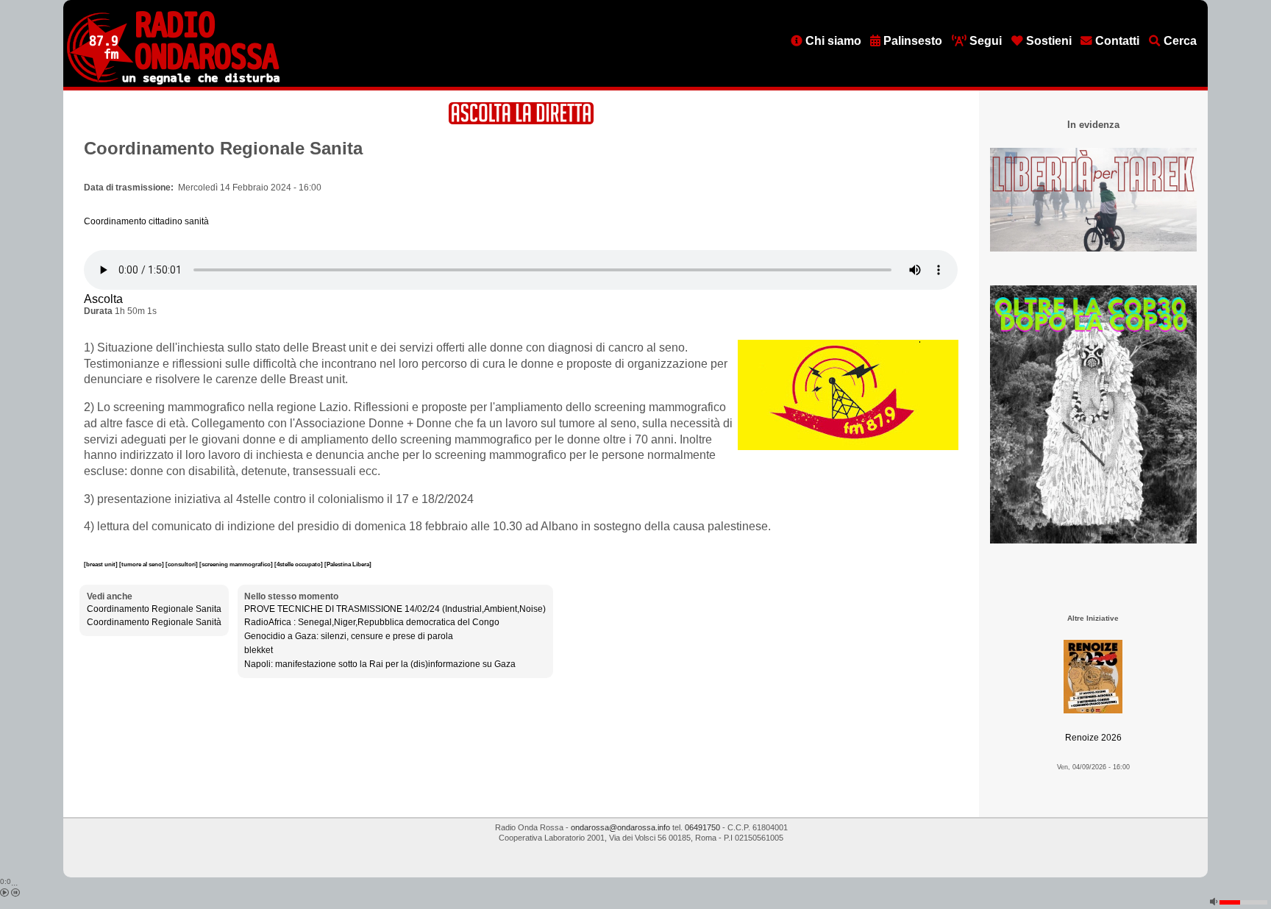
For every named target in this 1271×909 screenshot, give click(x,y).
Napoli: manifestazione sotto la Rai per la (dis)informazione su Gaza (380, 664)
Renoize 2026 (1093, 737)
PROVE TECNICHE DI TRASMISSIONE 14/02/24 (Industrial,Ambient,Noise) (395, 609)
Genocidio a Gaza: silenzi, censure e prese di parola (348, 636)
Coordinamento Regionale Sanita (154, 609)
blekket (258, 650)
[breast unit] (101, 564)
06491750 (702, 827)
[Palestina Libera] (347, 564)
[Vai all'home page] (173, 81)
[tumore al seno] (142, 564)
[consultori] (182, 564)
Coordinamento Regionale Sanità (154, 622)
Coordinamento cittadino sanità (146, 221)
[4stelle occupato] (299, 564)
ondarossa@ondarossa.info (620, 827)
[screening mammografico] (236, 564)
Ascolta (103, 299)
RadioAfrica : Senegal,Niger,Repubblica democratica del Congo (371, 622)
